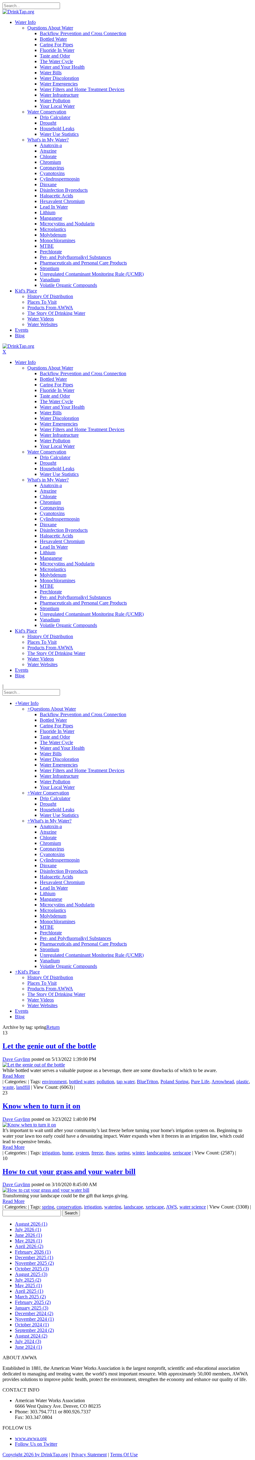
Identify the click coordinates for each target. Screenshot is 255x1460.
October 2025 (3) (32, 1268)
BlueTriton (147, 1081)
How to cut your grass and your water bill (69, 1172)
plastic (242, 1081)
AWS (171, 1206)
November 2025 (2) (34, 1263)
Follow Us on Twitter (36, 1444)
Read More (13, 1076)
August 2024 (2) (31, 1335)
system (82, 1152)
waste (8, 1087)
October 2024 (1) (32, 1324)
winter (138, 1152)
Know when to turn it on (41, 1106)
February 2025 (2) (33, 1302)
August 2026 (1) (31, 1224)
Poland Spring (174, 1081)
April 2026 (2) (29, 1246)
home (67, 1152)
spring (124, 1152)
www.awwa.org (31, 1438)
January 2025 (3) (31, 1307)
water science (192, 1206)
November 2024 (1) (34, 1319)
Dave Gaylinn (16, 1059)
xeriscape (182, 1152)
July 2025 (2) (28, 1280)
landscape (133, 1206)
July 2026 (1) (28, 1229)
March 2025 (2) (30, 1296)
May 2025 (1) (28, 1285)
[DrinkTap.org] (18, 11)
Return (53, 1027)
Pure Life (200, 1081)
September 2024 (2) (34, 1330)
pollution (105, 1081)
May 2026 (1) (28, 1240)
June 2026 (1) (28, 1235)
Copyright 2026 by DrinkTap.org (35, 1454)
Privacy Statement (89, 1454)
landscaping (158, 1152)
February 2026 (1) (33, 1252)
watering (112, 1206)
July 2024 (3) (28, 1341)
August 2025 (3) (31, 1274)
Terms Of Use (124, 1454)
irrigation (51, 1152)
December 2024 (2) (34, 1313)
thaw (110, 1152)
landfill (23, 1087)
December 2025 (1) (34, 1257)
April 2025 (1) (29, 1291)
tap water (125, 1081)
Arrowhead (222, 1081)
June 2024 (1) (28, 1347)
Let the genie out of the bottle (49, 1046)
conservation (69, 1206)
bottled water (81, 1081)
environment (54, 1081)
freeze (97, 1152)
